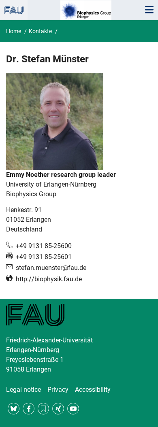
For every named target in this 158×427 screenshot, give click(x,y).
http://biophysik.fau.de (49, 279)
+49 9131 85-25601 (44, 257)
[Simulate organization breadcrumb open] (14, 10)
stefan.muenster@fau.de (51, 268)
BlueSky (13, 408)
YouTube (73, 408)
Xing (58, 408)
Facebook (28, 408)
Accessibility (93, 389)
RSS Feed (43, 408)
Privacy (57, 389)
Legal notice (23, 389)
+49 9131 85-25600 (44, 246)
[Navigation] (149, 10)
